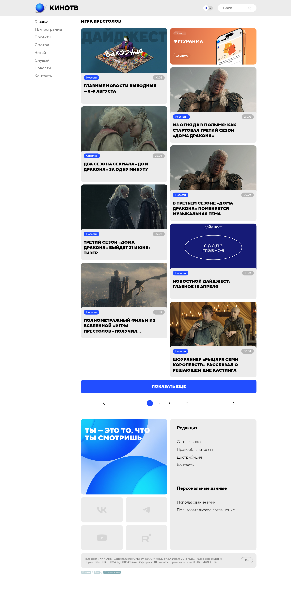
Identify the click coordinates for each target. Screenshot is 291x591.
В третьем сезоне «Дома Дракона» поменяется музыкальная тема (203, 209)
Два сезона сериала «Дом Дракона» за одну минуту (116, 167)
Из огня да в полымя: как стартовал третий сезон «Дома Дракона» (204, 130)
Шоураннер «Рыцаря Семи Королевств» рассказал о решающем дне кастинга (205, 365)
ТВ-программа (48, 29)
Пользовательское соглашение (206, 510)
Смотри (42, 45)
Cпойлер (92, 156)
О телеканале (189, 442)
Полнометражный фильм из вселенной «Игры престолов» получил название (119, 326)
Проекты (43, 37)
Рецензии (181, 116)
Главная (42, 22)
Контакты (44, 76)
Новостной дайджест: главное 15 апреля (201, 284)
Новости (43, 68)
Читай (40, 53)
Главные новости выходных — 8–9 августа (120, 88)
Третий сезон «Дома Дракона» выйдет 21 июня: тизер (117, 248)
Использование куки (196, 502)
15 (187, 403)
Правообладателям (195, 449)
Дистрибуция (189, 457)
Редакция (187, 428)
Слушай (42, 60)
